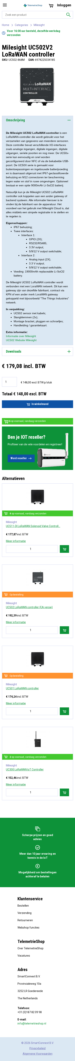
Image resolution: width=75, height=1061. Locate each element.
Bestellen (23, 905)
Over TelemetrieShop (30, 948)
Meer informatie (16, 541)
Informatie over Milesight (21, 336)
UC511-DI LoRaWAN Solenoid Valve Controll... (33, 526)
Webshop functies (28, 927)
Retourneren (25, 920)
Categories (21, 25)
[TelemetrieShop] (33, 5)
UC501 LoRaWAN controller (22, 688)
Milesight (39, 25)
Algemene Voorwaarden (37, 1053)
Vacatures (24, 955)
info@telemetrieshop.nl (32, 1023)
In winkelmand (40, 404)
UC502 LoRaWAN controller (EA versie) (29, 607)
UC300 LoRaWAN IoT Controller (25, 769)
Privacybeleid (37, 1048)
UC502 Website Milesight (21, 340)
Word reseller (19, 458)
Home (5, 25)
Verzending (25, 912)
